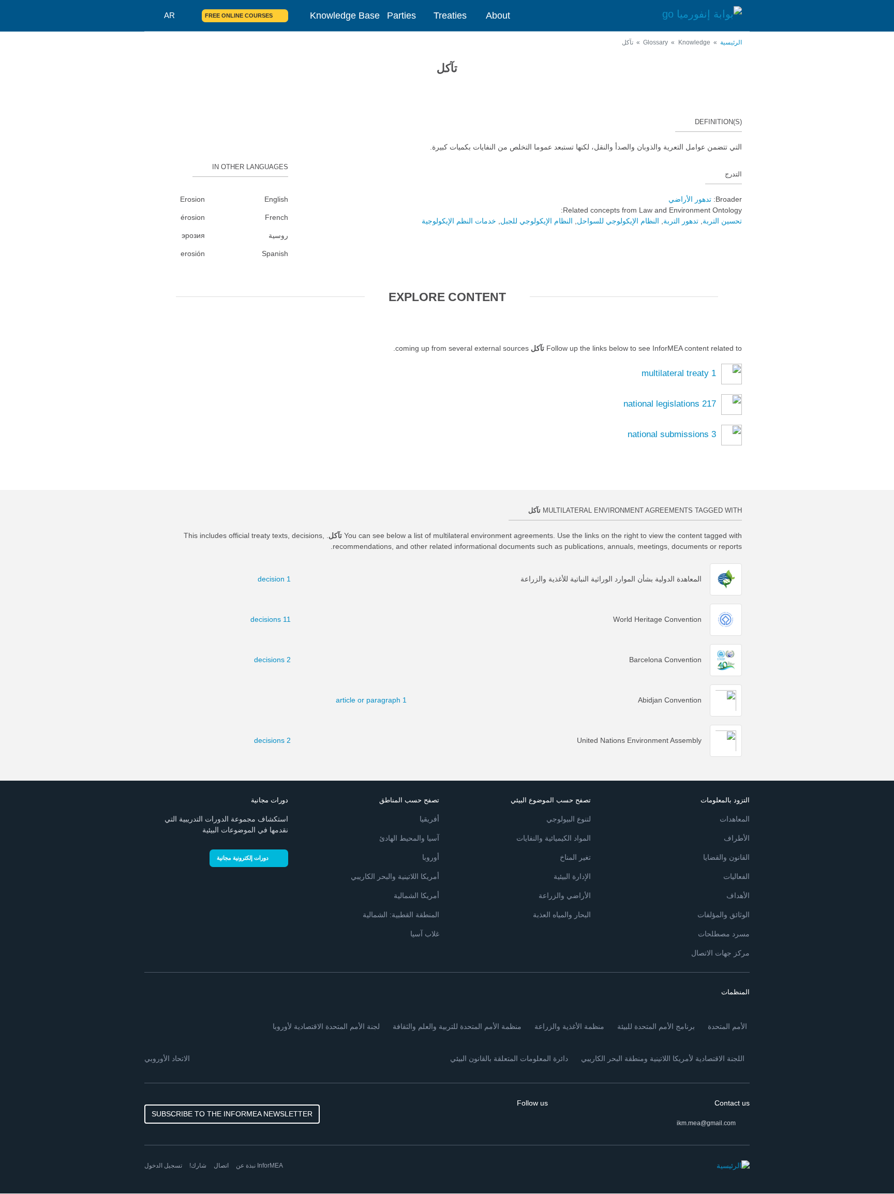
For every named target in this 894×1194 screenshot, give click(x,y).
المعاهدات (735, 819)
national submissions (672, 434)
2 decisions (276, 659)
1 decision (276, 579)
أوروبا (430, 857)
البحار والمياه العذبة (562, 915)
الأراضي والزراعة (565, 895)
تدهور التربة (680, 221)
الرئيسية (731, 42)
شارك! (197, 1165)
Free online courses (239, 15)
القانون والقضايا (726, 857)
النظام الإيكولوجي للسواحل (618, 221)
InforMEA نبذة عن (259, 1165)
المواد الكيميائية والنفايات (553, 838)
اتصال (221, 1165)
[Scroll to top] (30, 1164)
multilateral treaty (679, 373)
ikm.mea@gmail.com (706, 1123)
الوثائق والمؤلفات (723, 915)
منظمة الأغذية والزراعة (569, 1026)
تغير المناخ (575, 857)
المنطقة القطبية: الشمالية (401, 915)
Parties (401, 15)
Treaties (450, 15)
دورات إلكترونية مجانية (243, 858)
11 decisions (276, 619)
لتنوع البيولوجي (568, 819)
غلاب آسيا (424, 934)
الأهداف (738, 895)
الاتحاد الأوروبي (167, 1058)
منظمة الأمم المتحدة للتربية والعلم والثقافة (457, 1026)
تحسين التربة (722, 221)
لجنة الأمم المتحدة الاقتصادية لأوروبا (326, 1026)
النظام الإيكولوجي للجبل (536, 221)
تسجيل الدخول (163, 1165)
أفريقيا (429, 819)
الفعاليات (736, 876)
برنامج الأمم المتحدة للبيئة (656, 1026)
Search (188, 15)
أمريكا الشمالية (416, 895)
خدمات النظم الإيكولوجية (459, 221)
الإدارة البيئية (572, 876)
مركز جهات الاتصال (720, 953)
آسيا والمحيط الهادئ (409, 838)
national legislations (669, 404)
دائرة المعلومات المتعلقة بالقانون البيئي (509, 1058)
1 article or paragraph (390, 700)
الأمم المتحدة (727, 1026)
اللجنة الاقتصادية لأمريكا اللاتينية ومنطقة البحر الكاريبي (662, 1058)
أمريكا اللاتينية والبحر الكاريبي (395, 876)
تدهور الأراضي (689, 199)
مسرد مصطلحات (724, 934)
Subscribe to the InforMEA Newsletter (232, 1114)
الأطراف (737, 838)
